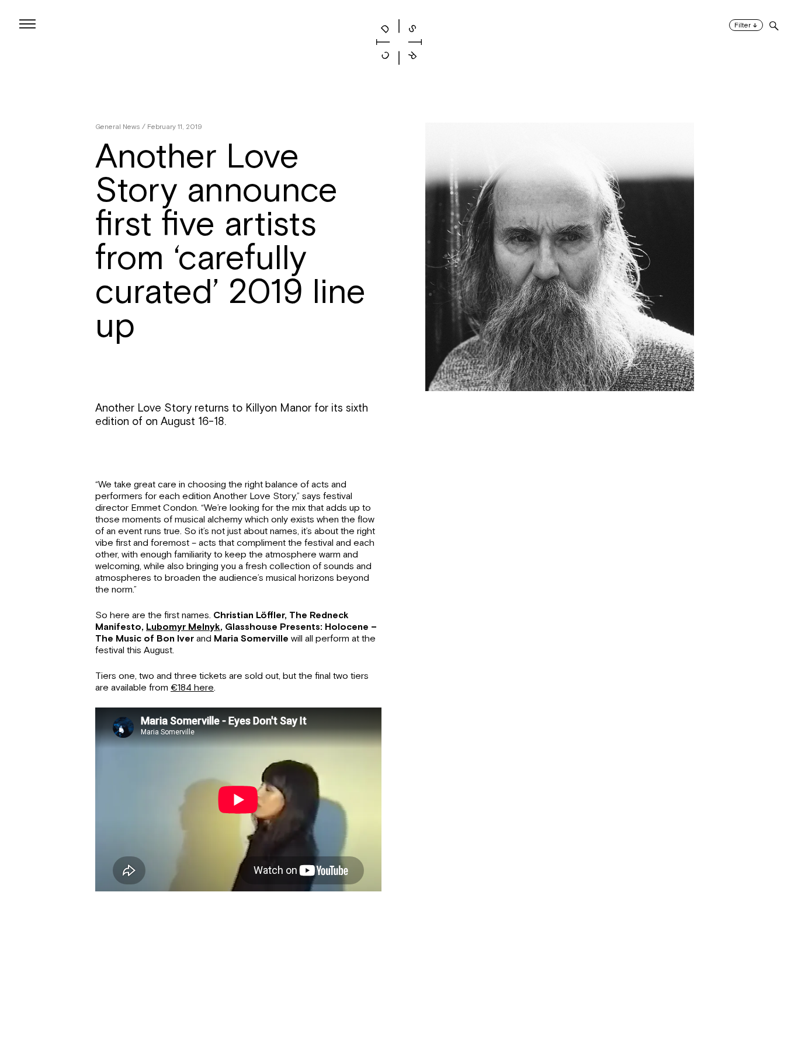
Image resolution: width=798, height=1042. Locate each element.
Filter (746, 25)
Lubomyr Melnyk (183, 627)
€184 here (192, 687)
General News (117, 127)
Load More (399, 985)
